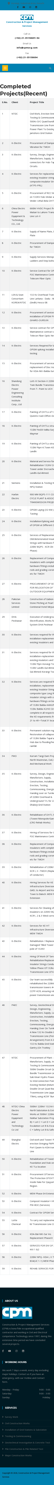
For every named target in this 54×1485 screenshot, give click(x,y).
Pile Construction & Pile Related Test (24, 1448)
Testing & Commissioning (18, 1436)
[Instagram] (30, 7)
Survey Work (11, 1416)
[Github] (23, 1351)
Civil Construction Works (17, 1423)
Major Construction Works (18, 1455)
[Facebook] (18, 7)
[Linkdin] (36, 7)
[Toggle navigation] (5, 68)
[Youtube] (24, 7)
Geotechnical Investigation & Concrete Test (27, 1442)
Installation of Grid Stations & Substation (26, 1429)
